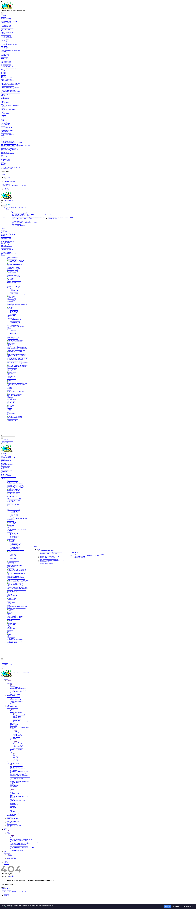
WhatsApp (6, 189)
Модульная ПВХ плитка (16, 766)
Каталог (9, 681)
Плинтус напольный (15, 710)
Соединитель (16, 742)
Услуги (8, 832)
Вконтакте (6, 188)
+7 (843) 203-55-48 (6, 166)
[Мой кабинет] (1, 661)
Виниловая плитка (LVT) (16, 699)
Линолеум (12, 686)
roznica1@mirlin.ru (6, 184)
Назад (9, 680)
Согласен (167, 906)
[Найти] (2, 14)
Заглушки (15, 731)
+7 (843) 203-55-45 (8, 200)
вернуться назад (5, 876)
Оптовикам (3, 205)
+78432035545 (7, 168)
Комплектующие (14, 790)
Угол (14, 755)
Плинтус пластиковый (19, 715)
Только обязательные (187, 906)
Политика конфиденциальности (12, 906)
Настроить (176, 906)
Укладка (12, 836)
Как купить (10, 855)
